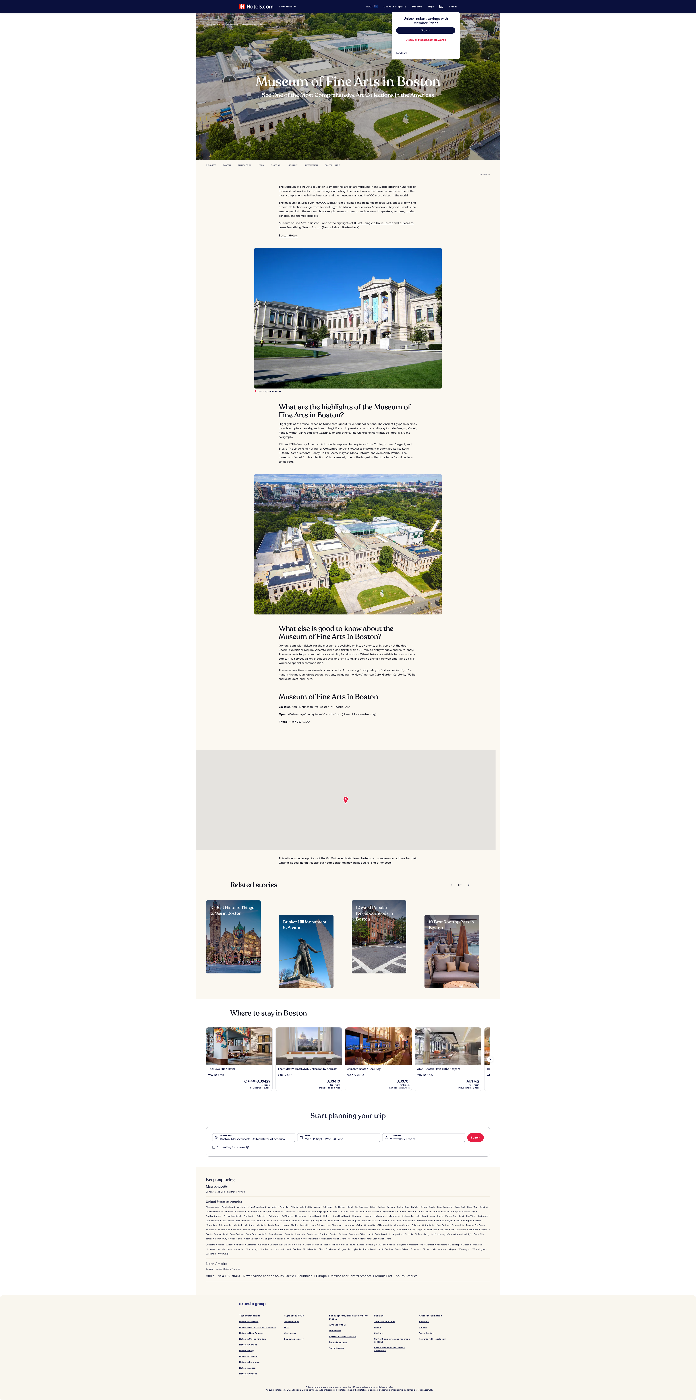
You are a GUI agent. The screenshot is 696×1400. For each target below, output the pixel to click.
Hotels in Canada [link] (248, 1344)
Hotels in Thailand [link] (248, 1356)
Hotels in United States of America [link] (257, 1327)
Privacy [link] (377, 1327)
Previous (451, 885)
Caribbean (304, 1276)
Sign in (452, 6)
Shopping (276, 165)
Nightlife (292, 165)
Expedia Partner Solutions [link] (342, 1336)
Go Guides (211, 165)
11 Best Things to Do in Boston (373, 223)
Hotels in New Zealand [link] (251, 1333)
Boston (263, 24)
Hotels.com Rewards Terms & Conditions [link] (389, 1349)
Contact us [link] (290, 1333)
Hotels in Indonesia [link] (249, 1362)
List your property (395, 6)
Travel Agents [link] (336, 1348)
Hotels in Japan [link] (247, 1367)
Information (311, 165)
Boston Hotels (332, 165)
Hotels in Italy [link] (246, 1350)
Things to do (244, 165)
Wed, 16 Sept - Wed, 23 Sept (324, 1139)
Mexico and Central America (351, 1276)
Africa (210, 1276)
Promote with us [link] (338, 1342)
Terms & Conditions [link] (384, 1321)
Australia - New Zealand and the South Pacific (260, 1276)
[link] (426, 53)
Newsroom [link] (335, 1330)
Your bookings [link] (291, 1321)
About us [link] (424, 1321)
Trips (431, 6)
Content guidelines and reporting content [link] (392, 1340)
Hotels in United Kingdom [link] (252, 1338)
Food (261, 165)
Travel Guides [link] (426, 1333)
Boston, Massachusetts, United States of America (252, 1139)
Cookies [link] (378, 1333)
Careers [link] (423, 1327)
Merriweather (274, 391)
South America (406, 1276)
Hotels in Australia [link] (248, 1321)
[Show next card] (490, 1059)
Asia (221, 1276)
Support (417, 6)
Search (475, 1137)
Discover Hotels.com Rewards (426, 39)
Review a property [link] (294, 1338)
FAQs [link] (286, 1327)
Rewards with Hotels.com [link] (432, 1338)
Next (467, 885)
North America (216, 1264)
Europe (321, 1276)
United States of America (225, 24)
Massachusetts (249, 24)
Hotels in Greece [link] (248, 1373)
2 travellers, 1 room (402, 1139)
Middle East (383, 1276)
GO (207, 24)
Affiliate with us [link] (337, 1324)
